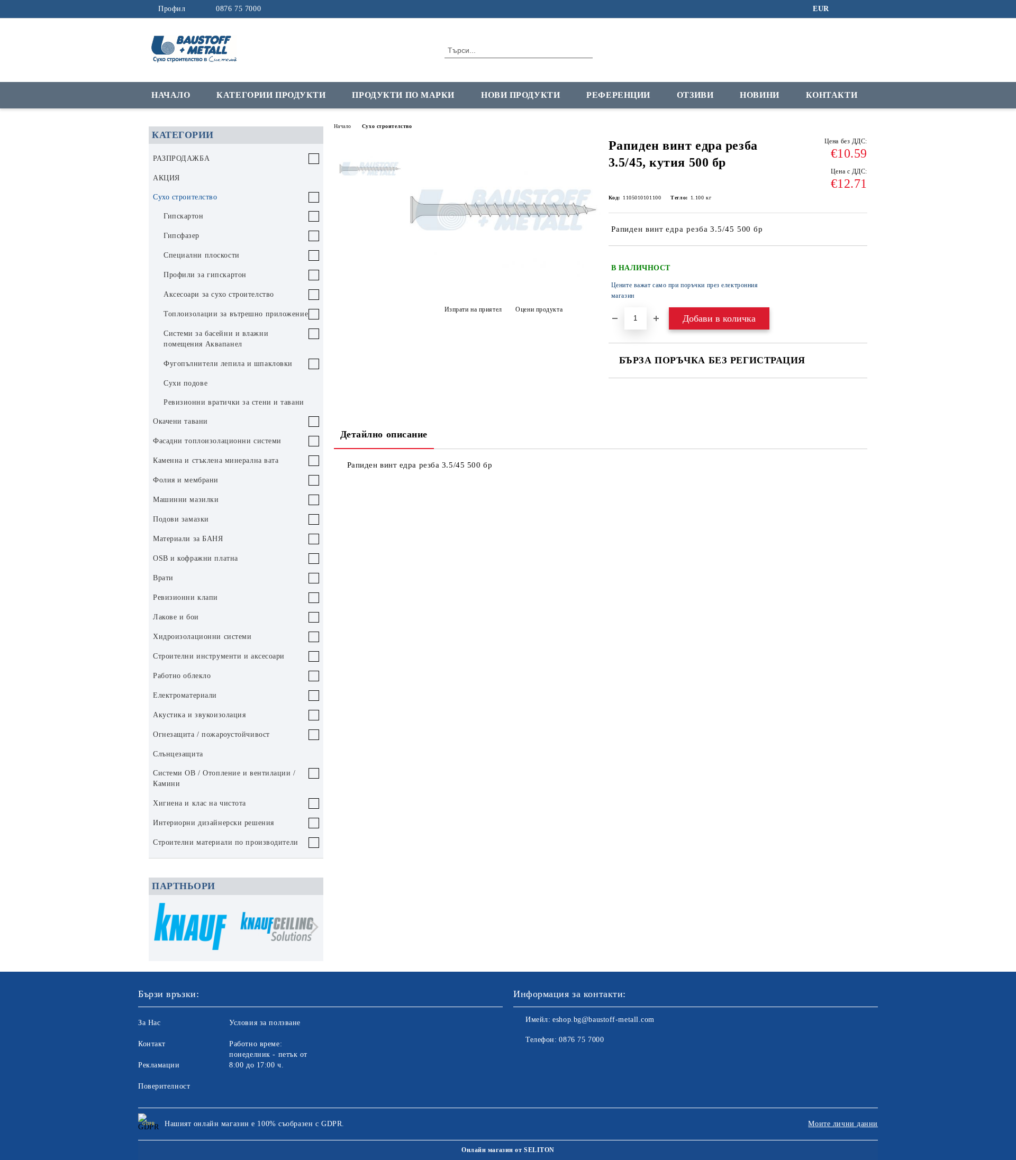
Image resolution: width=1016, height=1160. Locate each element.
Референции (618, 94)
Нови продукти (520, 94)
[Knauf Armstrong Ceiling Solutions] (277, 928)
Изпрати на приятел (473, 309)
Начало (170, 94)
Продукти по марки (403, 94)
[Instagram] (861, 9)
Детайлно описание (384, 434)
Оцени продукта (539, 309)
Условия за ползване (265, 1023)
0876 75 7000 (238, 9)
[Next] (311, 927)
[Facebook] (845, 9)
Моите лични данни (843, 1124)
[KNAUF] (190, 928)
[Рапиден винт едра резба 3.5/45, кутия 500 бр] (503, 280)
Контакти (831, 94)
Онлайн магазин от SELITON (508, 1150)
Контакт (152, 1044)
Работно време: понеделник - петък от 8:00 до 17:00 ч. (268, 1054)
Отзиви (695, 94)
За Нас (149, 1023)
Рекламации (159, 1065)
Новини (759, 94)
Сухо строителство (387, 126)
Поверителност (164, 1086)
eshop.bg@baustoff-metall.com (603, 1020)
